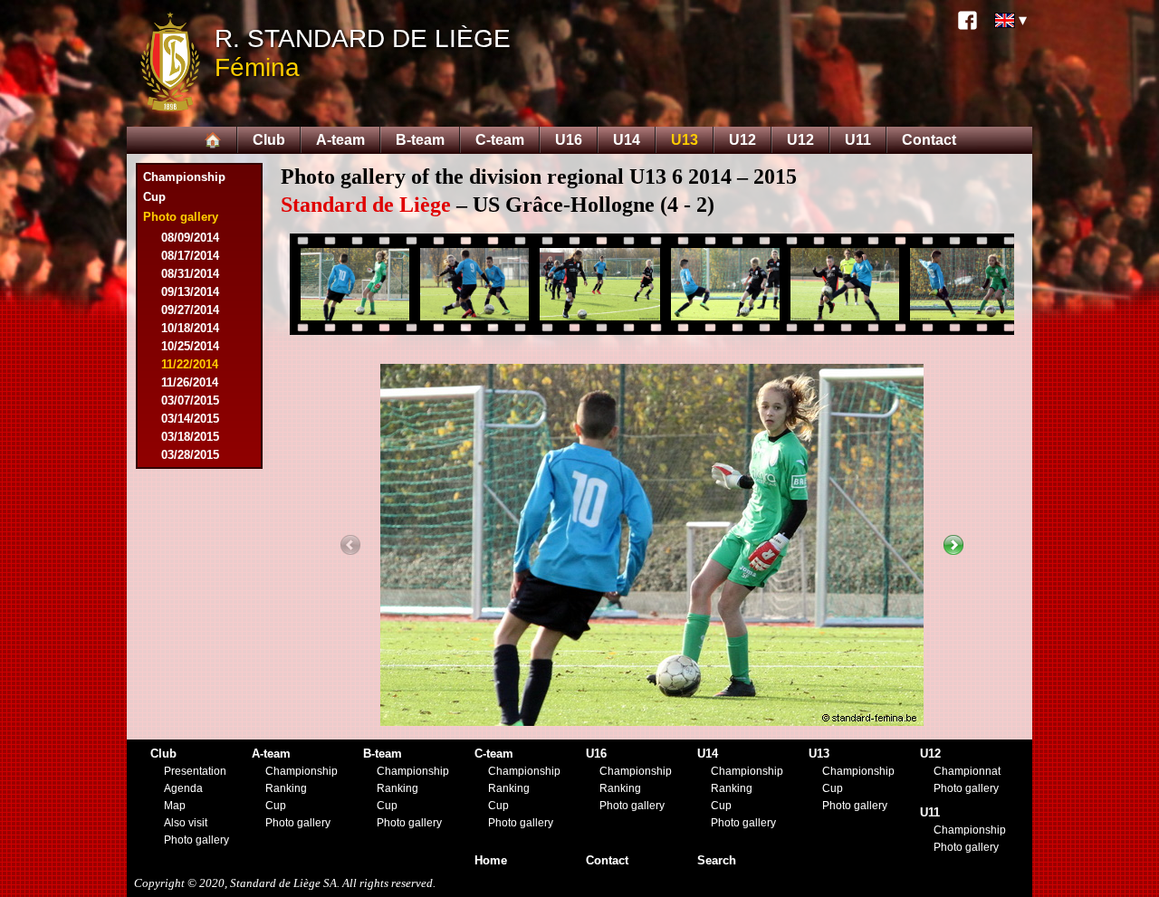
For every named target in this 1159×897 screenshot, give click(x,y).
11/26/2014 (189, 382)
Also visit (185, 822)
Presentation (195, 771)
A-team (340, 140)
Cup (154, 197)
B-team (420, 140)
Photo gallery (196, 840)
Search (716, 860)
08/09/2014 (190, 237)
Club (269, 140)
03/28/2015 (190, 455)
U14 (626, 140)
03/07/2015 (190, 400)
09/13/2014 (190, 292)
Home (490, 860)
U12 (742, 140)
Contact (929, 140)
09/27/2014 (190, 310)
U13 (684, 140)
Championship (184, 177)
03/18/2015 (190, 437)
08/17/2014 (190, 255)
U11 (858, 140)
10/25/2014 (190, 346)
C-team (499, 140)
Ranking (286, 788)
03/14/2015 (190, 418)
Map (175, 805)
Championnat (967, 771)
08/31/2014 (190, 274)
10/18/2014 (190, 328)
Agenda (183, 788)
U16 (568, 140)
